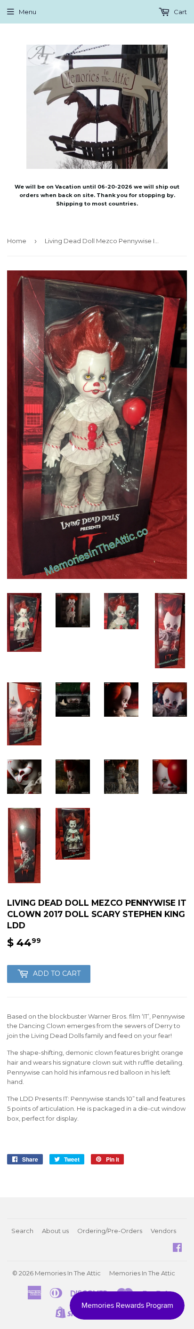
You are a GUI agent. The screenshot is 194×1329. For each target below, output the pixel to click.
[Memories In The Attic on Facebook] (177, 1248)
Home (16, 241)
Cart (179, 12)
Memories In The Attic (68, 1273)
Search (22, 1230)
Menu (27, 12)
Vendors (163, 1230)
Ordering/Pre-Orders (109, 1230)
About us (55, 1230)
